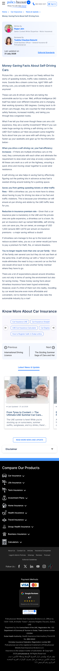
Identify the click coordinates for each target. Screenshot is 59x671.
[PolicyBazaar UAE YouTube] (38, 566)
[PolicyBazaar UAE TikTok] (50, 566)
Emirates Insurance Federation (20, 642)
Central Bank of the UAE (28, 628)
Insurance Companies (43, 550)
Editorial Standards (46, 52)
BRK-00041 (31, 639)
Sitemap (31, 555)
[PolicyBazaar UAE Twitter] (25, 566)
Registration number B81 (41, 642)
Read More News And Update (29, 440)
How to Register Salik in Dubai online (27, 334)
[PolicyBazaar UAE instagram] (44, 566)
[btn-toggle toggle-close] (3, 3)
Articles (30, 550)
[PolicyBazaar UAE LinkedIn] (32, 566)
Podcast (47, 555)
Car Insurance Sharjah (41, 322)
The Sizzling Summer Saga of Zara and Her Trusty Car (45, 355)
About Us (11, 550)
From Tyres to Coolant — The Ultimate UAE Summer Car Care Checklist (24, 413)
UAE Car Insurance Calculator (24, 328)
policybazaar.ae (23, 654)
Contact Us (21, 550)
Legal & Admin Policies (17, 555)
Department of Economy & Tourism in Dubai (20, 630)
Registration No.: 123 (46, 628)
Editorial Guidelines (29, 559)
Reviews (39, 555)
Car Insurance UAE (19, 322)
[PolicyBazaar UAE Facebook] (19, 566)
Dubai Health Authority (12, 636)
